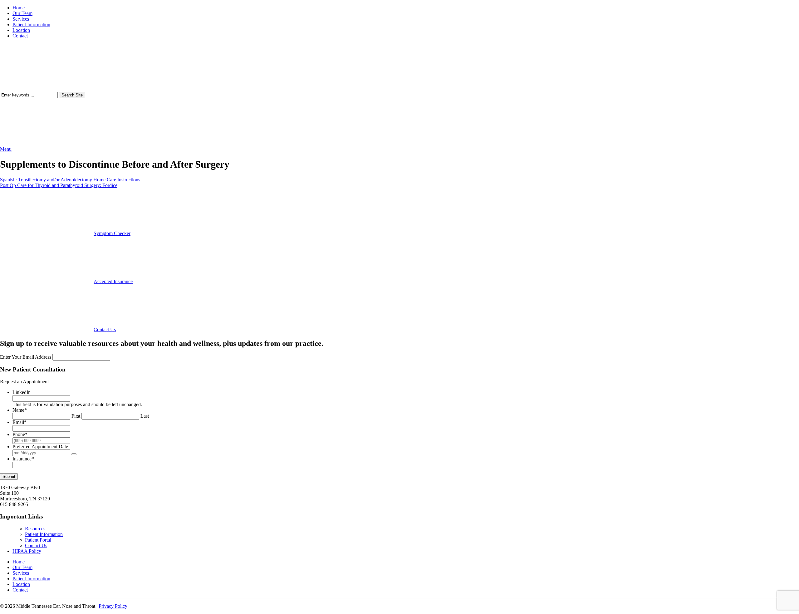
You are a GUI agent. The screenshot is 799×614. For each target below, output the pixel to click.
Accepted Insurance (113, 281)
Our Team (22, 13)
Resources (35, 528)
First (75, 416)
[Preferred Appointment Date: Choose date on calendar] (73, 454)
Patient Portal (38, 540)
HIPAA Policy (26, 551)
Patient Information (31, 24)
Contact (20, 35)
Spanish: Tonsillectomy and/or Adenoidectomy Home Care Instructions (70, 179)
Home (18, 7)
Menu (6, 149)
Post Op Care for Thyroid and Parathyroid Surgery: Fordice (58, 185)
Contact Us (105, 329)
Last (144, 416)
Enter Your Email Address (25, 357)
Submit (8, 476)
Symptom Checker (112, 233)
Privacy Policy (113, 606)
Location (21, 30)
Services (20, 19)
